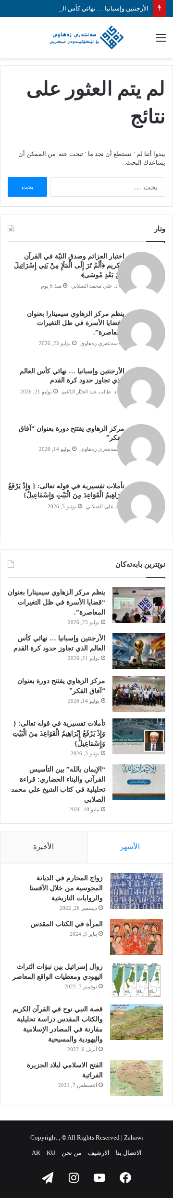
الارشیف (99, 1152)
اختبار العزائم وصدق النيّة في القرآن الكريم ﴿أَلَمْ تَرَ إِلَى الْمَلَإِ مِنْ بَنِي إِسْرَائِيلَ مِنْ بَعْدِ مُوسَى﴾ (69, 266)
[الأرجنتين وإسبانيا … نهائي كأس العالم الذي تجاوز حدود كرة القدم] (138, 651)
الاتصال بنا (129, 1152)
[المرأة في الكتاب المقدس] (136, 937)
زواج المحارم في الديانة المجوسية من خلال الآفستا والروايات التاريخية (66, 888)
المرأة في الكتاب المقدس (67, 924)
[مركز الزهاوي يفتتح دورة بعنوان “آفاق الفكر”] (138, 694)
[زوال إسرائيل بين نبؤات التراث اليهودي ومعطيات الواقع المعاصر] (136, 979)
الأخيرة (43, 847)
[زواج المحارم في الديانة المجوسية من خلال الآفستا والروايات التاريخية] (136, 891)
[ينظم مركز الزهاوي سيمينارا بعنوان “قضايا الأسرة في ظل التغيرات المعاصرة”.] (138, 605)
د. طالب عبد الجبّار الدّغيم (90, 391)
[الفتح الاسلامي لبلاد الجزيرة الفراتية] (136, 1078)
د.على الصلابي (102, 506)
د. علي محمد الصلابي (94, 286)
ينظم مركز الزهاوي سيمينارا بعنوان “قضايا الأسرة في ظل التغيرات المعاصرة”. (75, 323)
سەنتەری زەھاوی (99, 343)
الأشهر (130, 847)
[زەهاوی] (86, 37)
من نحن (72, 1152)
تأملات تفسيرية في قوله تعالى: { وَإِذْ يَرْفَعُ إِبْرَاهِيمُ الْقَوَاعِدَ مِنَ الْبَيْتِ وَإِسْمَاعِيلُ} (58, 733)
